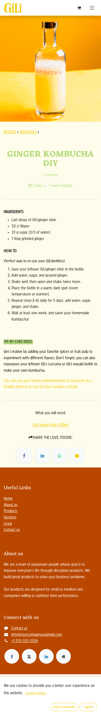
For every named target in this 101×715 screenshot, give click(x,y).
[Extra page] (63, 656)
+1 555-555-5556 (24, 641)
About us (10, 505)
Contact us (12, 530)
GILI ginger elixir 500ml (50, 425)
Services (10, 518)
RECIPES (10, 132)
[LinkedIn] (46, 656)
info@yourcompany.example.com (36, 635)
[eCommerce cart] (79, 8)
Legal (8, 524)
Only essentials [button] (64, 707)
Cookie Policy (35, 693)
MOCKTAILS (28, 132)
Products (10, 511)
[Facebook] (11, 656)
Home (8, 499)
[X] (29, 656)
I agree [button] (88, 707)
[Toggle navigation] (92, 7)
